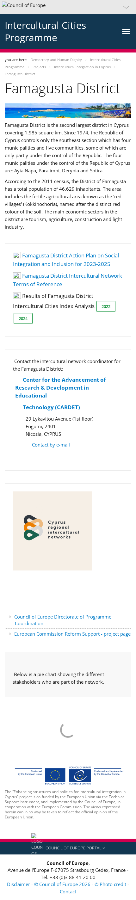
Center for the (41, 379)
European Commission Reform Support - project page (72, 634)
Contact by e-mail (50, 444)
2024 (23, 318)
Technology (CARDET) (51, 407)
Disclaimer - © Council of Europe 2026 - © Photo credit (67, 884)
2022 (106, 306)
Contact (68, 891)
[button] (68, 7)
